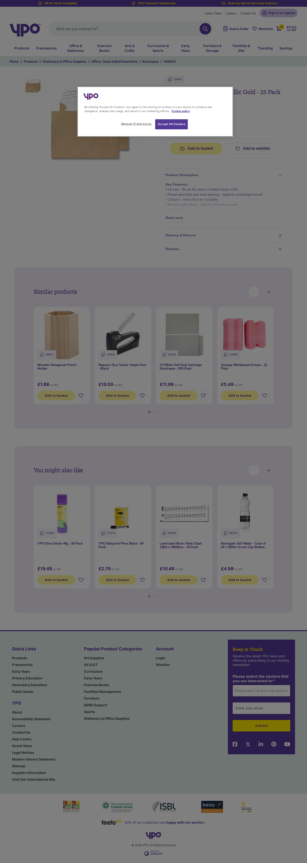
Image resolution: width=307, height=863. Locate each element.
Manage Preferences (136, 124)
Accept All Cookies (171, 124)
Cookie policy (180, 111)
